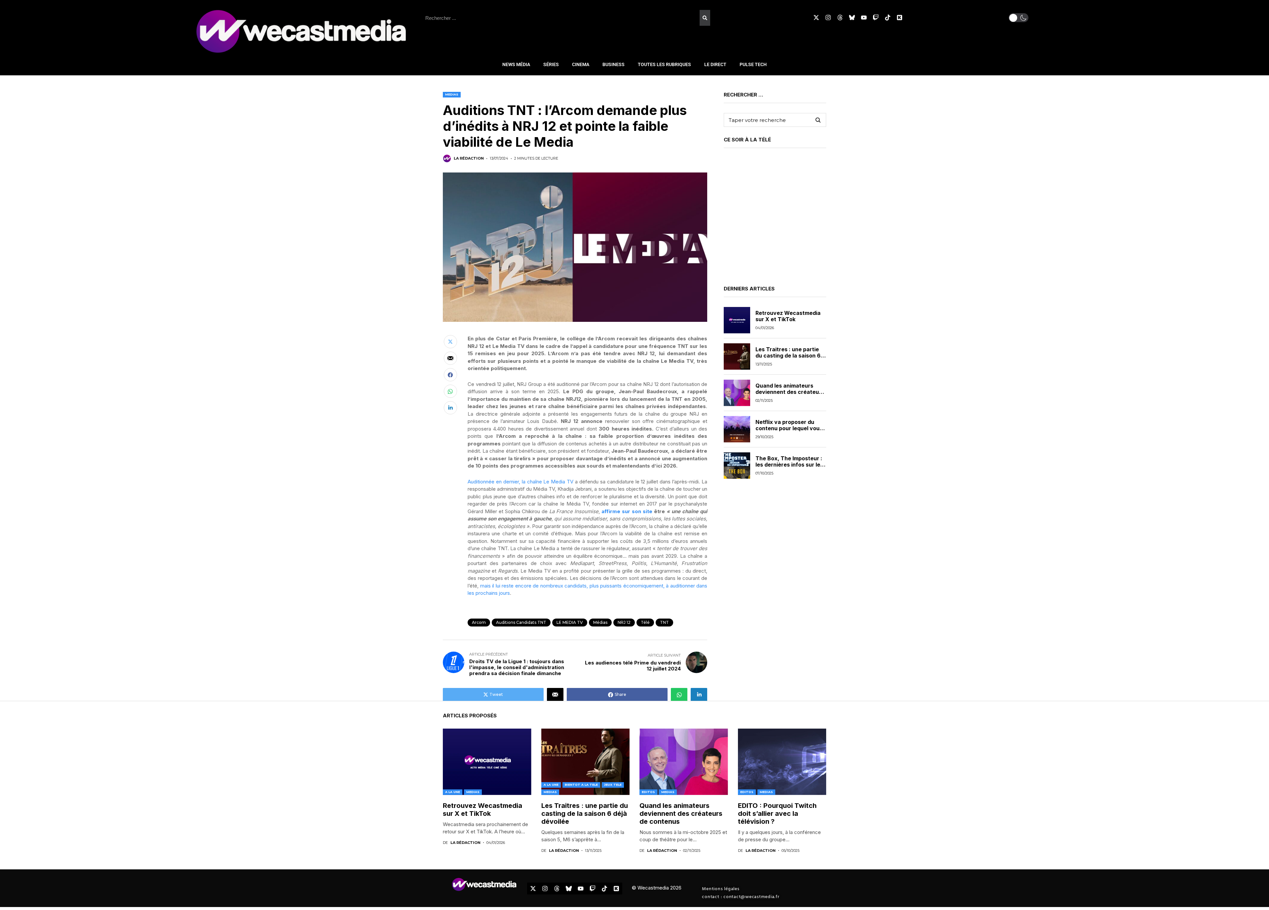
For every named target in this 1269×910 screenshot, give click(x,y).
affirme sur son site (627, 511)
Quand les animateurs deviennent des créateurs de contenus (789, 391)
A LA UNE (452, 792)
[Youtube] (864, 17)
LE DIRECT (715, 64)
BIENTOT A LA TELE (581, 784)
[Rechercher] (705, 18)
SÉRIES (551, 64)
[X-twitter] (816, 17)
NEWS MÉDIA (516, 64)
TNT (664, 622)
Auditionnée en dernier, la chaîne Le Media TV (520, 481)
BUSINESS (613, 64)
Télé (645, 622)
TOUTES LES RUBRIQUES (664, 64)
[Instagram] (828, 17)
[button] (1018, 17)
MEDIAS (451, 94)
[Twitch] (876, 17)
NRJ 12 (624, 622)
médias (600, 622)
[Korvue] (899, 17)
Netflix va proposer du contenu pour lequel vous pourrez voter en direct (789, 428)
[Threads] (840, 17)
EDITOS (648, 792)
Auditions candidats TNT (521, 622)
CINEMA (580, 64)
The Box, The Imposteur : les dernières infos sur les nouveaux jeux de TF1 (789, 464)
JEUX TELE (613, 784)
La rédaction (469, 158)
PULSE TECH (753, 64)
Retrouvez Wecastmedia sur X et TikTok (788, 316)
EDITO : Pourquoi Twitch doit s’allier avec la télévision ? (777, 813)
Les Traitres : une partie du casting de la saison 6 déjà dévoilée (788, 355)
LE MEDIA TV (570, 622)
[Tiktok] (888, 17)
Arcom (479, 622)
